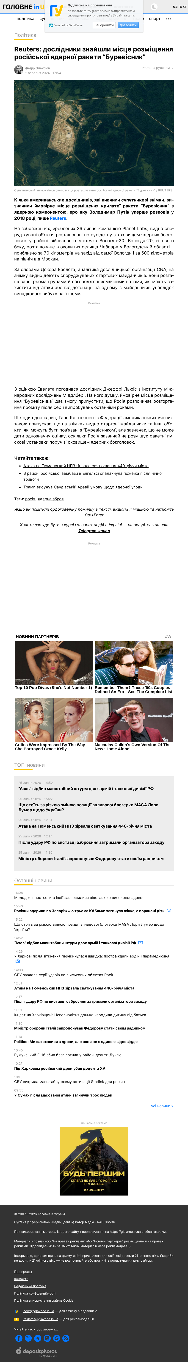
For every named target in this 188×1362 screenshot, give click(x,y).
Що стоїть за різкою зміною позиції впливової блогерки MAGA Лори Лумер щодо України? (89, 924)
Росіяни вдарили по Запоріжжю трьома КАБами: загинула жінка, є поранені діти (90, 908)
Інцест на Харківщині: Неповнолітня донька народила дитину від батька (80, 1012)
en (185, 6)
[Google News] (56, 1338)
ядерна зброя (51, 498)
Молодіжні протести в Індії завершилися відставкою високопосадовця (79, 895)
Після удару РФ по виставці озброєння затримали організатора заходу (80, 999)
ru (180, 6)
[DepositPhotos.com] (36, 1353)
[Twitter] (28, 1338)
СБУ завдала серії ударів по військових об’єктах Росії (63, 972)
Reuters (58, 218)
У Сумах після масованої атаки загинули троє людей (63, 1092)
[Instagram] (47, 1338)
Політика (25, 18)
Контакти (21, 1279)
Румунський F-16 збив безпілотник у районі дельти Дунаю (68, 1052)
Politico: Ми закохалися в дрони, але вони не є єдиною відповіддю (76, 1039)
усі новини (160, 1106)
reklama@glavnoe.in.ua (40, 1319)
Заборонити (104, 25)
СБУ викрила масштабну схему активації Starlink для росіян (69, 1079)
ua (175, 6)
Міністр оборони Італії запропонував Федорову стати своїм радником (79, 1026)
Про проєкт (23, 1272)
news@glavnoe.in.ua (38, 1311)
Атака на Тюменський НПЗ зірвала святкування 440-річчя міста (86, 465)
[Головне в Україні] (26, 7)
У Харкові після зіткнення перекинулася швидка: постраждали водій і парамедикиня (91, 954)
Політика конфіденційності (34, 1293)
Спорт (155, 18)
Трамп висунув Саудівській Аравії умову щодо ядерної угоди (83, 487)
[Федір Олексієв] (18, 73)
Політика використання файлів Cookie (43, 1300)
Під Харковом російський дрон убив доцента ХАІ (60, 1066)
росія (30, 498)
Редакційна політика (30, 1286)
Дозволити (128, 25)
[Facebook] (18, 1338)
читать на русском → (157, 68)
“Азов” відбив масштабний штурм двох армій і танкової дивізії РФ (75, 940)
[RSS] (65, 1338)
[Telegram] (37, 1338)
